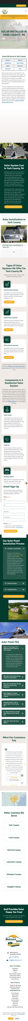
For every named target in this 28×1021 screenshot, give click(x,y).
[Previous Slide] (3, 764)
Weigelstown (8, 63)
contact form (16, 555)
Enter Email (6, 511)
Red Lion (20, 60)
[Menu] (25, 11)
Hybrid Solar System (15, 975)
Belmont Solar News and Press (15, 1007)
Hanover (8, 60)
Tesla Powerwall (15, 988)
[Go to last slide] (2, 238)
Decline (17, 1018)
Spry (20, 68)
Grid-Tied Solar (9, 302)
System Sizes (15, 995)
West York (20, 66)
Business (15, 970)
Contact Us (15, 1005)
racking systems (12, 401)
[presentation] (14, 234)
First (5, 499)
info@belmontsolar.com (15, 960)
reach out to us (5, 368)
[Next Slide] (25, 764)
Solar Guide (15, 998)
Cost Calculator (15, 993)
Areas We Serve (15, 979)
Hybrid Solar (8, 329)
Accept (10, 1018)
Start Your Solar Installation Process (14, 596)
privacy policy (21, 1014)
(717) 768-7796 (15, 957)
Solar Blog (15, 1001)
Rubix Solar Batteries (15, 987)
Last (5, 505)
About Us (15, 1003)
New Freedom (20, 63)
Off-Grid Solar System (15, 977)
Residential (15, 968)
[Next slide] (26, 238)
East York (7, 68)
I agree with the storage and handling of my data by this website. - (14, 526)
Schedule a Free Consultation (14, 921)
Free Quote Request (21, 5)
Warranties (15, 996)
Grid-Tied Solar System (15, 974)
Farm (15, 972)
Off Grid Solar (8, 357)
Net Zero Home (15, 1000)
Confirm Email (7, 517)
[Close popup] (26, 483)
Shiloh (7, 66)
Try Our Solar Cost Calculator (13, 207)
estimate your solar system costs (16, 366)
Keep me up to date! (10, 531)
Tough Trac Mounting (15, 985)
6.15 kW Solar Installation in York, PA (13, 246)
